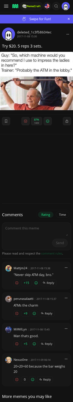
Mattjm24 (20, 268)
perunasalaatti (23, 299)
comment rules (51, 253)
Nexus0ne (20, 360)
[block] (67, 34)
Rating (45, 215)
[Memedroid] (15, 6)
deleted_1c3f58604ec (34, 32)
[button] (56, 6)
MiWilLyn (20, 329)
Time (62, 215)
